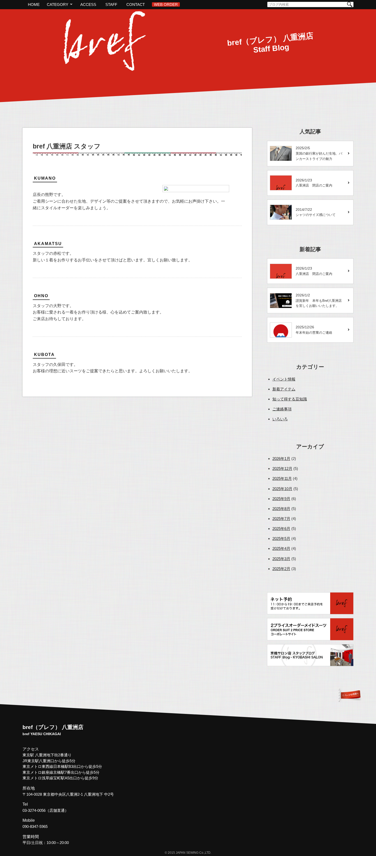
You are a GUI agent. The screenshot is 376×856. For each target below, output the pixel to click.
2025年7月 (281, 518)
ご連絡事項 (282, 409)
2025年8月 (281, 508)
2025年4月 (281, 548)
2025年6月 (281, 528)
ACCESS (88, 4)
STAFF (111, 4)
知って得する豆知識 (289, 399)
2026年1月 (281, 458)
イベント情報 (283, 379)
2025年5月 (281, 538)
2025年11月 (282, 478)
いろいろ (280, 419)
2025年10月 (282, 489)
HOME (34, 4)
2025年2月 (281, 568)
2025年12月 (282, 468)
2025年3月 (281, 559)
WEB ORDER (166, 4)
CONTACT (135, 4)
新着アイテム (283, 389)
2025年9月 (281, 498)
